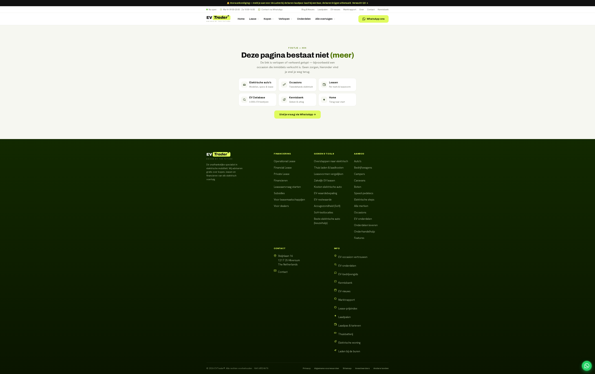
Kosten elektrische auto (328, 187)
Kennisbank (383, 9)
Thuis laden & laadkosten (329, 167)
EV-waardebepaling (325, 193)
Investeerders (362, 368)
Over (361, 9)
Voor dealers (281, 206)
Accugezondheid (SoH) (327, 206)
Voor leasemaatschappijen (289, 199)
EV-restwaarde (323, 199)
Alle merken (361, 206)
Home (241, 19)
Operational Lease (284, 161)
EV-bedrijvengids (348, 274)
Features (359, 238)
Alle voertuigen (324, 19)
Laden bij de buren (349, 351)
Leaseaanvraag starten (287, 187)
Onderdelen (304, 19)
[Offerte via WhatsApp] (587, 366)
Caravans (359, 180)
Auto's (357, 161)
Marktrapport (349, 9)
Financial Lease (283, 167)
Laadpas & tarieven (349, 325)
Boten (357, 187)
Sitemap (347, 368)
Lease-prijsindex (347, 308)
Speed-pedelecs (363, 193)
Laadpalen (323, 9)
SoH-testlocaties (323, 212)
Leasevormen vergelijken (328, 174)
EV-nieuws (335, 9)
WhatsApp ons (376, 19)
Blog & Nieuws (308, 9)
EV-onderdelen (363, 219)
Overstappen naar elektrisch (331, 161)
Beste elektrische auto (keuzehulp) (327, 221)
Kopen (267, 19)
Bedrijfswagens (363, 167)
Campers (359, 174)
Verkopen (284, 19)
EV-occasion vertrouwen (352, 257)
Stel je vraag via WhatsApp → (297, 114)
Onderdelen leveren (366, 225)
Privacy (307, 368)
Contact (371, 9)
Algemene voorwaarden (326, 368)
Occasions (360, 212)
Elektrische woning (349, 342)
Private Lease (281, 174)
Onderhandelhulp (364, 231)
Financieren (281, 180)
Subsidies (279, 193)
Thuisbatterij (345, 334)
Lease (252, 19)
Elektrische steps (364, 199)
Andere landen (381, 368)
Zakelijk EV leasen (324, 180)
